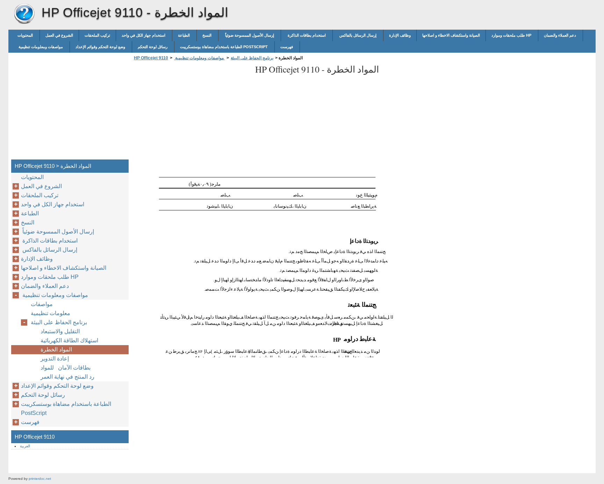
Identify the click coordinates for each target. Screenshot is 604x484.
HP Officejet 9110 (24, 13)
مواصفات (42, 304)
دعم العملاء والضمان (560, 35)
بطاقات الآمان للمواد (66, 368)
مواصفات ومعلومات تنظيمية (40, 47)
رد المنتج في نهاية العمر (67, 377)
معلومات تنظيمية (50, 313)
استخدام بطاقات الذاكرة (307, 35)
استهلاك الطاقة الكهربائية (69, 340)
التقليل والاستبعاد (60, 331)
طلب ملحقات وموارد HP (511, 35)
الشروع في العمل (59, 35)
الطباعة (184, 35)
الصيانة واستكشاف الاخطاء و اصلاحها (451, 35)
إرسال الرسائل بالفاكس (358, 35)
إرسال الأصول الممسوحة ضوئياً (249, 35)
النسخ (207, 35)
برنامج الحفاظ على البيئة (252, 57)
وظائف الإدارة (400, 35)
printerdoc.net (40, 479)
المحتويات (25, 35)
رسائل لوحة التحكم (153, 47)
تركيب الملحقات (97, 35)
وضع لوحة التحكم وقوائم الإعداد (101, 47)
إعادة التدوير (55, 359)
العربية (25, 446)
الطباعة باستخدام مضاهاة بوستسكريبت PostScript (224, 47)
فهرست (287, 47)
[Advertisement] (191, 112)
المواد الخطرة (56, 349)
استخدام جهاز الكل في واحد (144, 35)
